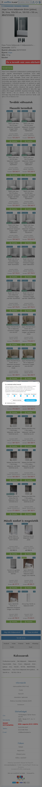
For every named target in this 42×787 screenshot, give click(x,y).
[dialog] (21, 393)
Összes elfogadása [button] (30, 400)
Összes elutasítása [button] (17, 400)
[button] (10, 403)
